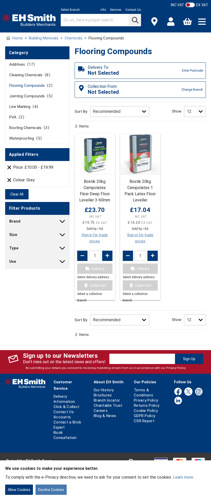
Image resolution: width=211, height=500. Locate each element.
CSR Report (144, 421)
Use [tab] (12, 261)
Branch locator (107, 400)
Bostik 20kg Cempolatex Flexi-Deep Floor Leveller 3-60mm (94, 190)
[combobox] (101, 20)
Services (115, 10)
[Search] (134, 20)
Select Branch (70, 10)
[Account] (171, 21)
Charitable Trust (108, 405)
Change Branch (192, 89)
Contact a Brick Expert (67, 425)
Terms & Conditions (143, 392)
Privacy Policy (176, 368)
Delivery (98, 269)
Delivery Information (64, 399)
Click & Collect (67, 406)
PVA (15, 117)
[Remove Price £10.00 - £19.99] (9, 167)
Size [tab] (13, 234)
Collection (98, 285)
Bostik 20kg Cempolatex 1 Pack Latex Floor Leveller (140, 190)
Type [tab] (14, 248)
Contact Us (133, 10)
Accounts (62, 417)
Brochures (103, 395)
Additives (21, 64)
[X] (188, 391)
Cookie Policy (146, 410)
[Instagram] (199, 391)
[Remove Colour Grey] (9, 180)
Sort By (81, 111)
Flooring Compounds (30, 85)
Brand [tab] (14, 221)
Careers (101, 410)
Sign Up (189, 359)
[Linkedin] (178, 400)
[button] (202, 21)
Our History (104, 390)
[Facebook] (178, 391)
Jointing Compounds (30, 96)
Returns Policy (146, 405)
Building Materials (43, 38)
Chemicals (73, 38)
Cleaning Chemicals (28, 75)
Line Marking (22, 106)
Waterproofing (24, 138)
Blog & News (105, 415)
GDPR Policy (144, 415)
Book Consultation (65, 435)
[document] (105, 480)
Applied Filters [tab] (24, 154)
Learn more (183, 477)
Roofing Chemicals (28, 127)
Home (17, 38)
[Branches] (154, 21)
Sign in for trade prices (95, 238)
